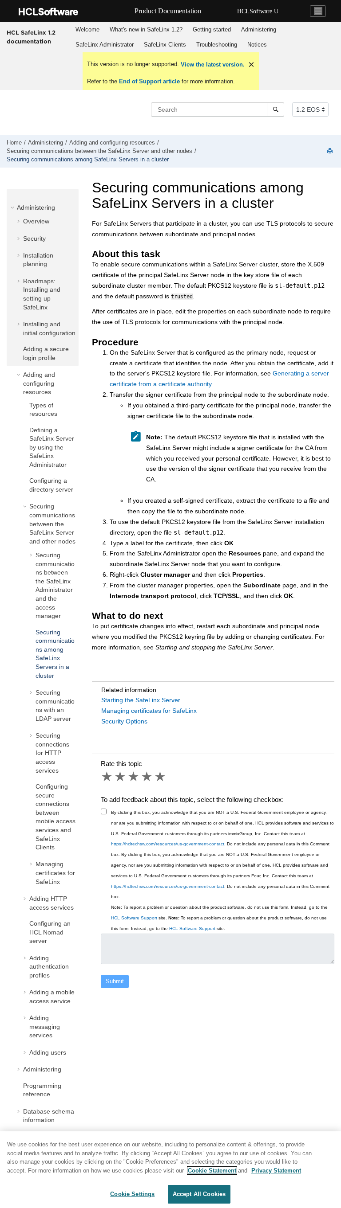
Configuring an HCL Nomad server (50, 932)
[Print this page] (331, 151)
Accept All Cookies (199, 1194)
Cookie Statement (212, 1170)
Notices (257, 44)
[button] (13, 207)
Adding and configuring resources (112, 143)
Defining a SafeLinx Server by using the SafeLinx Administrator (51, 447)
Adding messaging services (44, 1026)
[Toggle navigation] (318, 11)
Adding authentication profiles (49, 966)
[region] (170, 1169)
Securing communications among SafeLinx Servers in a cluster (88, 159)
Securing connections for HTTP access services (52, 753)
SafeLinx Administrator (104, 44)
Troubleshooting (216, 44)
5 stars (160, 776)
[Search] (275, 109)
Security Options (124, 721)
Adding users (47, 1052)
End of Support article (149, 81)
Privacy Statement (276, 1170)
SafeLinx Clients (165, 44)
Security (34, 238)
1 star (107, 776)
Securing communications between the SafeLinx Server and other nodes (99, 151)
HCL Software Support (134, 917)
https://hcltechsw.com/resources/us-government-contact (167, 843)
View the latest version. (212, 64)
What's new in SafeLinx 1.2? (146, 29)
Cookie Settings (132, 1194)
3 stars (134, 776)
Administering (258, 29)
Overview (36, 221)
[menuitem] (87, 29)
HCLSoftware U (257, 11)
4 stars (147, 776)
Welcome (87, 29)
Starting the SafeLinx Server (140, 700)
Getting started (212, 29)
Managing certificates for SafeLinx (55, 872)
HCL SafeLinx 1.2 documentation (31, 36)
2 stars (120, 776)
